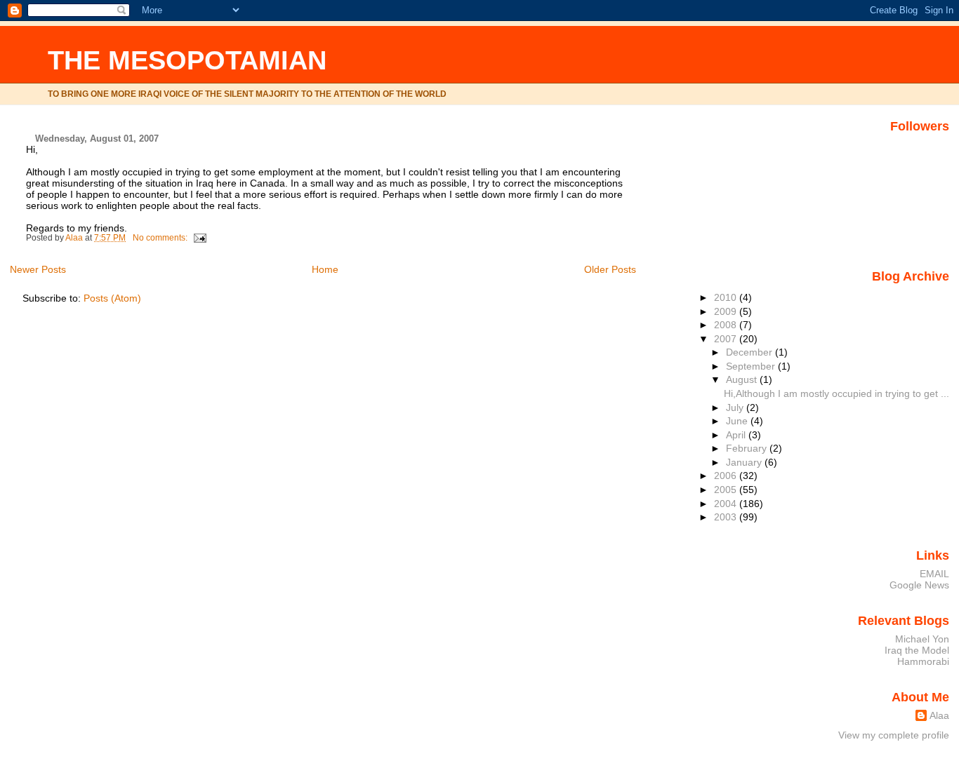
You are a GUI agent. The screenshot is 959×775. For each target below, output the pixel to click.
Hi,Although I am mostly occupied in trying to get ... (836, 393)
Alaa (939, 715)
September (752, 366)
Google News (919, 585)
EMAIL (934, 573)
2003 (726, 517)
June (738, 420)
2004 (726, 503)
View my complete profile (893, 735)
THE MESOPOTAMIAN (187, 60)
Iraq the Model (917, 650)
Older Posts (610, 269)
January (745, 462)
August (743, 379)
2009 (726, 311)
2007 (726, 338)
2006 (726, 475)
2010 (726, 297)
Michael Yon (922, 639)
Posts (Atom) (112, 298)
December (750, 352)
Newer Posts (38, 269)
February (747, 448)
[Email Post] (199, 238)
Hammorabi (923, 661)
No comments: (161, 238)
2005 (726, 489)
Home (325, 269)
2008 (726, 324)
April (737, 434)
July (736, 407)
